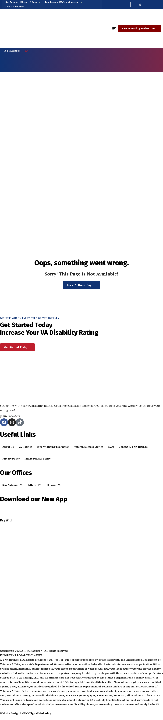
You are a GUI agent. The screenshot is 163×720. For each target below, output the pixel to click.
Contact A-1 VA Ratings (133, 447)
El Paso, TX (53, 485)
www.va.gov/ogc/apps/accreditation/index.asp (96, 695)
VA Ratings (25, 447)
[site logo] (20, 29)
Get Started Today (16, 347)
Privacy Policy (11, 458)
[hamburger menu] (114, 28)
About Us (8, 447)
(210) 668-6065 (10, 416)
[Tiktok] (20, 422)
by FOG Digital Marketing (35, 713)
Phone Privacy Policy (37, 458)
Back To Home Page (80, 285)
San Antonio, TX (12, 485)
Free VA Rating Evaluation (138, 28)
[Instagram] (12, 422)
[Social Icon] (127, 4)
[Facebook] (4, 422)
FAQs (111, 447)
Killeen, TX (34, 485)
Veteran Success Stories (88, 447)
